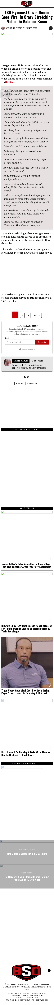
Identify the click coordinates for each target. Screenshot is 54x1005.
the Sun (9, 82)
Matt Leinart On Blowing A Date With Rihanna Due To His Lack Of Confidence (25, 753)
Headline (19, 383)
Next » (37, 315)
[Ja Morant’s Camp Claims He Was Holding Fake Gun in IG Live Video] (27, 876)
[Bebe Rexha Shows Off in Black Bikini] (27, 852)
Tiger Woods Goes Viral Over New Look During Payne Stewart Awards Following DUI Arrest (25, 692)
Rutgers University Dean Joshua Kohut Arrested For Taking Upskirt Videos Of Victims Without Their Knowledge (26, 628)
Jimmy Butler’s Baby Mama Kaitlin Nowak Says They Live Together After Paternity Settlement (26, 565)
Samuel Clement (16, 28)
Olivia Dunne (32, 383)
